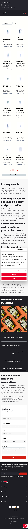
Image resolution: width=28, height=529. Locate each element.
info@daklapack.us (7, 5)
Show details (21, 270)
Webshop (4, 487)
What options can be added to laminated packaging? (13, 360)
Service (3, 502)
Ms (7, 411)
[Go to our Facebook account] (12, 510)
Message (4, 446)
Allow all (14, 274)
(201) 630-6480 (13, 396)
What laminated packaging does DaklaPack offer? (13, 338)
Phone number (6, 423)
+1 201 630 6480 (6, 2)
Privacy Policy (20, 476)
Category (4, 438)
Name (3, 415)
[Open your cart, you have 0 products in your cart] (23, 13)
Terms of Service (14, 523)
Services (3, 492)
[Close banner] (26, 249)
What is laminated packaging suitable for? (13, 352)
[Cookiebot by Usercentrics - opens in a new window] (17, 249)
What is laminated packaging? (11, 345)
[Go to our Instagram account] (14, 510)
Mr (3, 411)
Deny (14, 278)
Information (5, 497)
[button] (17, 170)
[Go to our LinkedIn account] (16, 510)
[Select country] (26, 13)
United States (15, 516)
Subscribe (23, 474)
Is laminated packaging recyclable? (12, 368)
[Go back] (2, 18)
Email (3, 431)
